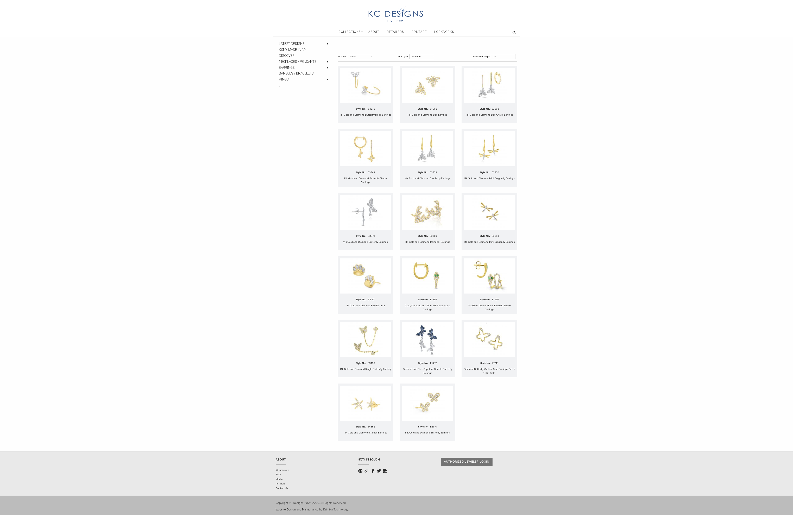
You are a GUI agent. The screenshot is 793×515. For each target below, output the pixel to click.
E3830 (495, 172)
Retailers (395, 31)
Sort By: (342, 56)
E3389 (433, 235)
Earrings (356, 43)
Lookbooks (444, 31)
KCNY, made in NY (292, 50)
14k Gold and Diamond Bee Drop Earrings (427, 178)
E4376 (371, 108)
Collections (350, 31)
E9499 (371, 363)
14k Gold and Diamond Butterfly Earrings (365, 241)
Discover (286, 56)
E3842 (371, 172)
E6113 (495, 363)
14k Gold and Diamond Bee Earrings (427, 114)
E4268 (433, 108)
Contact (419, 31)
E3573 (371, 235)
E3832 (433, 172)
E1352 (433, 363)
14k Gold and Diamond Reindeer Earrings (427, 241)
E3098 (495, 235)
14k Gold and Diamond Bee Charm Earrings (489, 114)
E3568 (495, 108)
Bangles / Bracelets (296, 73)
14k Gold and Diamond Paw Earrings (365, 305)
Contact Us (282, 488)
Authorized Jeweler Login (466, 461)
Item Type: (402, 56)
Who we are (282, 470)
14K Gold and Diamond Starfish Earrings (365, 432)
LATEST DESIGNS (292, 44)
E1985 (433, 299)
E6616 (433, 426)
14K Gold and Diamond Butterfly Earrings (427, 432)
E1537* (371, 299)
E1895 (495, 299)
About (374, 31)
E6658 (371, 426)
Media (279, 479)
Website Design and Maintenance (297, 509)
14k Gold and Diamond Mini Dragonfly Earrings (489, 178)
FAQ (278, 474)
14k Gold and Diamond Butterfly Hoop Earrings (365, 114)
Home (341, 43)
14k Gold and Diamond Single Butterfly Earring (365, 369)
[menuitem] (349, 32)
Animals (372, 43)
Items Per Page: (481, 56)
